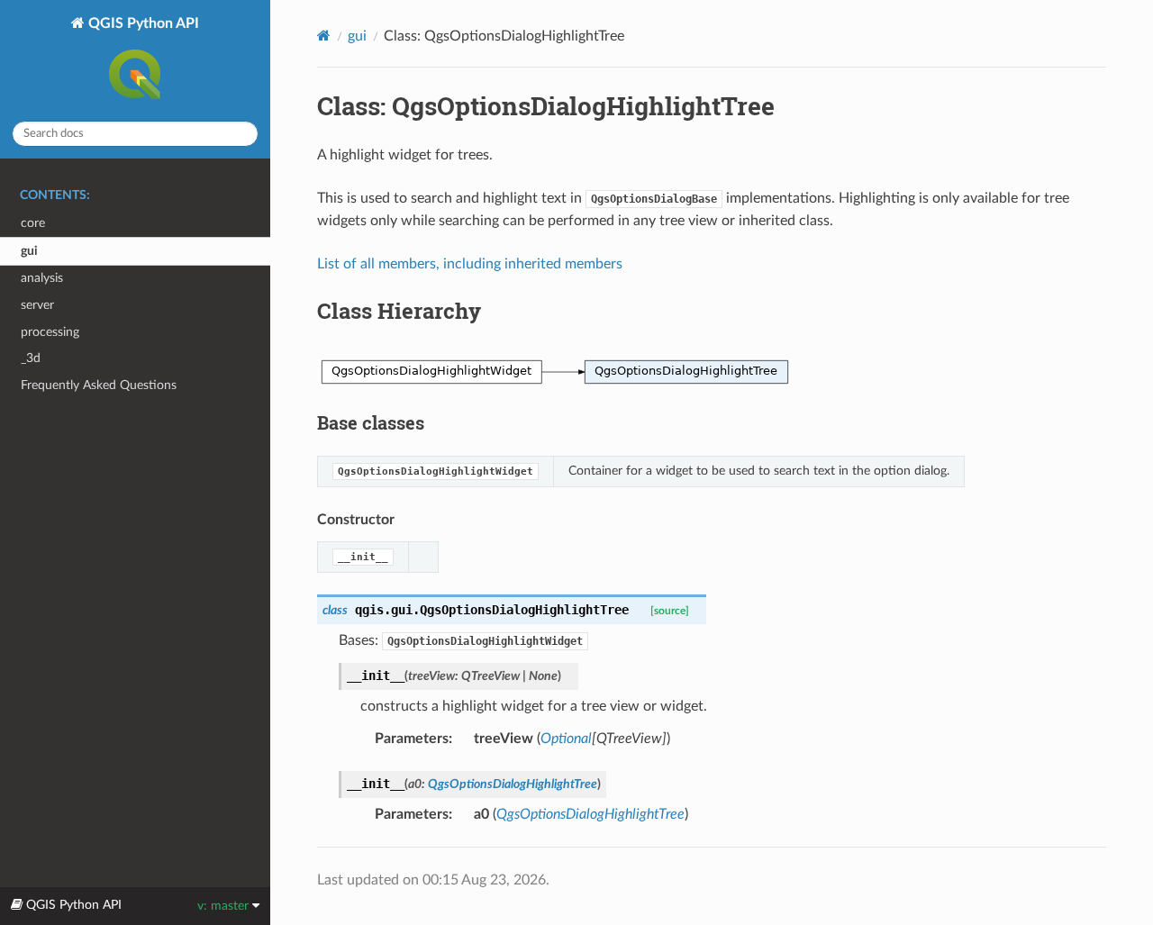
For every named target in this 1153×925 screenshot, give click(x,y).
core (33, 223)
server (37, 305)
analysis (42, 278)
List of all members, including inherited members (469, 264)
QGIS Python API (142, 23)
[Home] (324, 35)
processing (50, 332)
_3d (31, 358)
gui (29, 251)
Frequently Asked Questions (99, 385)
